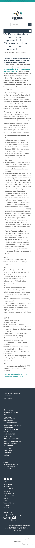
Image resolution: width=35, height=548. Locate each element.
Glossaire (7, 453)
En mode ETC (8, 436)
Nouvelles (8, 450)
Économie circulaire (12, 412)
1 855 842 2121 (8, 512)
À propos (7, 396)
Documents (8, 448)
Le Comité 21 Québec (11, 464)
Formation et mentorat (13, 425)
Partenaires (8, 398)
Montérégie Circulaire (12, 441)
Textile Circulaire (11, 443)
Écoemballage (9, 434)
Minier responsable (11, 438)
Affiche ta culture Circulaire (11, 430)
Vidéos (6, 455)
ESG (5, 414)
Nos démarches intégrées (10, 467)
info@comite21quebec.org (12, 515)
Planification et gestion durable (15, 52)
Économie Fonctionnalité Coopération (9, 418)
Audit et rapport (10, 423)
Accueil (6, 462)
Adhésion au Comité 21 (12, 393)
